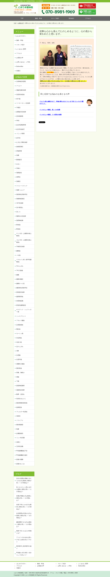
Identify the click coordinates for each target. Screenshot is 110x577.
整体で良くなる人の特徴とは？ (23, 532)
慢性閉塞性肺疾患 (21, 403)
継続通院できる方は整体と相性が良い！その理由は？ (23, 524)
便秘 (18, 377)
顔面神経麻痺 (20, 385)
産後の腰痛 (20, 459)
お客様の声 (21, 23)
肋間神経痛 (19, 220)
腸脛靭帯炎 (19, 296)
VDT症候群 (19, 203)
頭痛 (17, 155)
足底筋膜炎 (19, 325)
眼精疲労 (19, 159)
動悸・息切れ (20, 394)
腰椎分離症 (19, 279)
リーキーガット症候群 (23, 103)
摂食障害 (19, 151)
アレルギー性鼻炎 (21, 411)
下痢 (17, 381)
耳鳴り (18, 168)
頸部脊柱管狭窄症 (21, 194)
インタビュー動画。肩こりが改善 (50, 109)
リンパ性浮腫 (21, 437)
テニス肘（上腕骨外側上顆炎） (23, 234)
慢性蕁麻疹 (19, 424)
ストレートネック (21, 185)
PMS (17, 120)
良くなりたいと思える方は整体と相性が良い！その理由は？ (23, 489)
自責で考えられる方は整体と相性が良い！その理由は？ (23, 507)
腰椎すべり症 (20, 283)
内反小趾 (19, 342)
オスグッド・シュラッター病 (23, 310)
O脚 (17, 351)
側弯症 (18, 177)
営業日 (18, 71)
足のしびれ (19, 346)
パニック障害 (20, 133)
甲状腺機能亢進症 (22, 455)
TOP (22, 18)
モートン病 (19, 333)
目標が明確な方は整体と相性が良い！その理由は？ (23, 498)
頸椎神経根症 (20, 198)
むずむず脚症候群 (21, 142)
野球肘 (18, 229)
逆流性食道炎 (20, 94)
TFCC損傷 (19, 270)
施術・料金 (38, 18)
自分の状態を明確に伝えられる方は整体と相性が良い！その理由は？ (23, 481)
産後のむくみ (20, 464)
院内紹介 (71, 18)
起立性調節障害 (21, 125)
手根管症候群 (20, 246)
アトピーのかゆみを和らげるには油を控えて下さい (23, 539)
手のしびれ (19, 266)
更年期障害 (19, 116)
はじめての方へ (21, 36)
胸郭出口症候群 (21, 216)
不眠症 (18, 107)
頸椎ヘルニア (20, 190)
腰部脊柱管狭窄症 (21, 288)
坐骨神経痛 (19, 301)
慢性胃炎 (19, 368)
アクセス (88, 18)
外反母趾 (19, 338)
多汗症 (18, 138)
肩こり (18, 211)
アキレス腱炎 (20, 320)
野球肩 (18, 225)
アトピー (19, 86)
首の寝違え (19, 207)
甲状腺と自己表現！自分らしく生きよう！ (23, 554)
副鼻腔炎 (19, 407)
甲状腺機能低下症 (21, 450)
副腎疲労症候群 (21, 112)
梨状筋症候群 (20, 292)
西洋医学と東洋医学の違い (23, 547)
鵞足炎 (18, 329)
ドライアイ (19, 420)
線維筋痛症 (19, 146)
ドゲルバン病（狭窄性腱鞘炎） (23, 261)
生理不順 (19, 359)
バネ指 (18, 255)
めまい (18, 164)
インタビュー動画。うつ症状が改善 (51, 114)
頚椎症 (18, 181)
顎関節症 (19, 172)
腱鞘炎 (18, 251)
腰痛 (17, 275)
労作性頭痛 (19, 446)
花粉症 (18, 416)
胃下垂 (18, 99)
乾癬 (17, 429)
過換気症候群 (20, 390)
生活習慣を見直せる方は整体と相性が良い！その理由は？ (23, 515)
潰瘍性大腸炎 (20, 364)
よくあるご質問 (21, 49)
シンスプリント (21, 316)
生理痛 (18, 355)
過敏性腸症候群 (21, 90)
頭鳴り (19, 442)
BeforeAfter (19, 66)
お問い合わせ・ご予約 (23, 62)
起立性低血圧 (20, 129)
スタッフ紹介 (55, 18)
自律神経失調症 (21, 81)
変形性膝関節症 (21, 305)
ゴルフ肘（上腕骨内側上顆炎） (23, 241)
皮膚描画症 (19, 433)
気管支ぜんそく (21, 398)
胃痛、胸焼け (20, 372)
